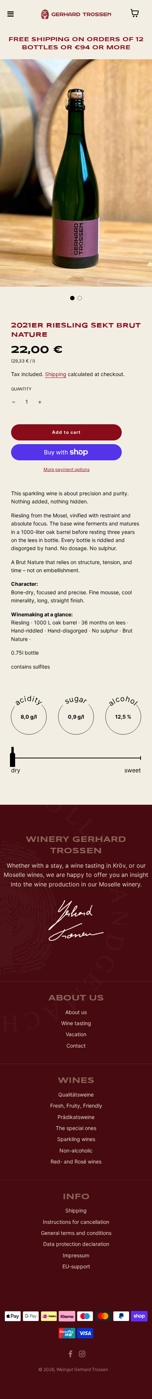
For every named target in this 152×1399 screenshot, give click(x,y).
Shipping (55, 374)
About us (76, 1012)
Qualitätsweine (76, 1094)
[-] (13, 402)
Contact (76, 1045)
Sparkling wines (76, 1139)
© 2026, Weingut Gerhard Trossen (73, 1369)
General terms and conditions (76, 1233)
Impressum (76, 1255)
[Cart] (140, 14)
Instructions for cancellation (76, 1222)
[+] (39, 402)
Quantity (21, 389)
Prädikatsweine (76, 1117)
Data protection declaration (76, 1244)
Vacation (76, 1034)
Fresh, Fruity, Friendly (76, 1105)
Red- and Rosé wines (76, 1161)
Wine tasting (76, 1023)
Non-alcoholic (76, 1150)
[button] (72, 298)
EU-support (76, 1266)
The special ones (76, 1128)
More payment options (67, 469)
